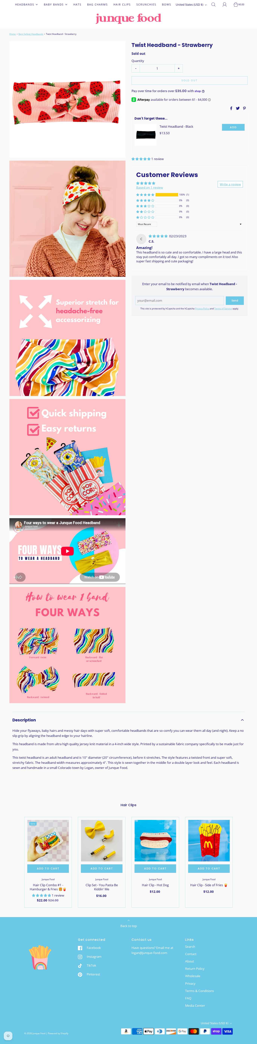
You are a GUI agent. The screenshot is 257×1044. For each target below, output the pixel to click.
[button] (141, 159)
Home (12, 34)
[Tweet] (237, 108)
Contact (190, 954)
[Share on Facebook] (230, 108)
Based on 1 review (149, 187)
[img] (158, 236)
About (189, 961)
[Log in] (227, 4)
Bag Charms (97, 4)
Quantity (138, 61)
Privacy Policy (202, 308)
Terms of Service (223, 308)
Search (190, 946)
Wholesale (192, 976)
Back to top (128, 926)
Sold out (189, 80)
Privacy (190, 983)
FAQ (188, 998)
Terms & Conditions (199, 991)
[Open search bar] (215, 4)
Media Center (195, 1005)
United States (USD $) (190, 4)
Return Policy (195, 968)
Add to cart (48, 868)
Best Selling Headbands (30, 34)
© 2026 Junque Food (34, 1033)
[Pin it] (244, 108)
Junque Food (48, 879)
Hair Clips (122, 4)
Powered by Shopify (58, 1033)
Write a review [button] (230, 184)
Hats (77, 4)
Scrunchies (146, 4)
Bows (166, 4)
